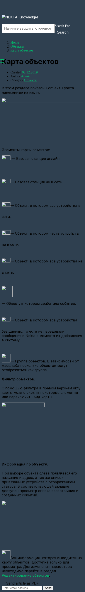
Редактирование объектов (25, 575)
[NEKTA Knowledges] (20, 17)
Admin (26, 76)
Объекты (30, 80)
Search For (62, 26)
